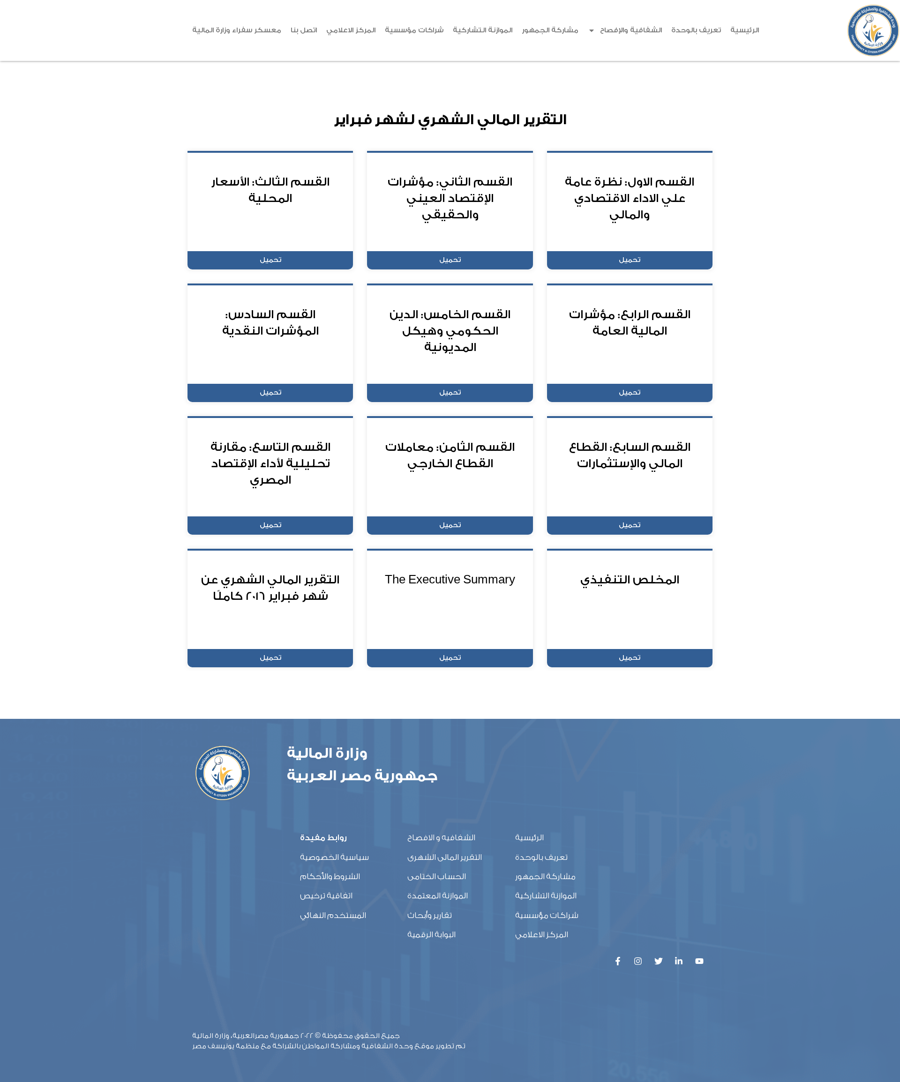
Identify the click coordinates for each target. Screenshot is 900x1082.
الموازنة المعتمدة (437, 895)
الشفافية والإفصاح (631, 30)
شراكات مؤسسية (414, 30)
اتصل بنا (304, 30)
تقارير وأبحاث (429, 915)
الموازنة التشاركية (482, 30)
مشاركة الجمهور (550, 30)
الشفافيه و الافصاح (441, 837)
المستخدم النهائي (333, 915)
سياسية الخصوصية (334, 857)
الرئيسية (744, 30)
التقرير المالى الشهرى (444, 857)
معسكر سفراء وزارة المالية (236, 30)
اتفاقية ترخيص (326, 895)
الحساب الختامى (436, 876)
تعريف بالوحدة (696, 30)
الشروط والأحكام (330, 876)
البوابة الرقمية (431, 934)
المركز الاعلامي (350, 30)
